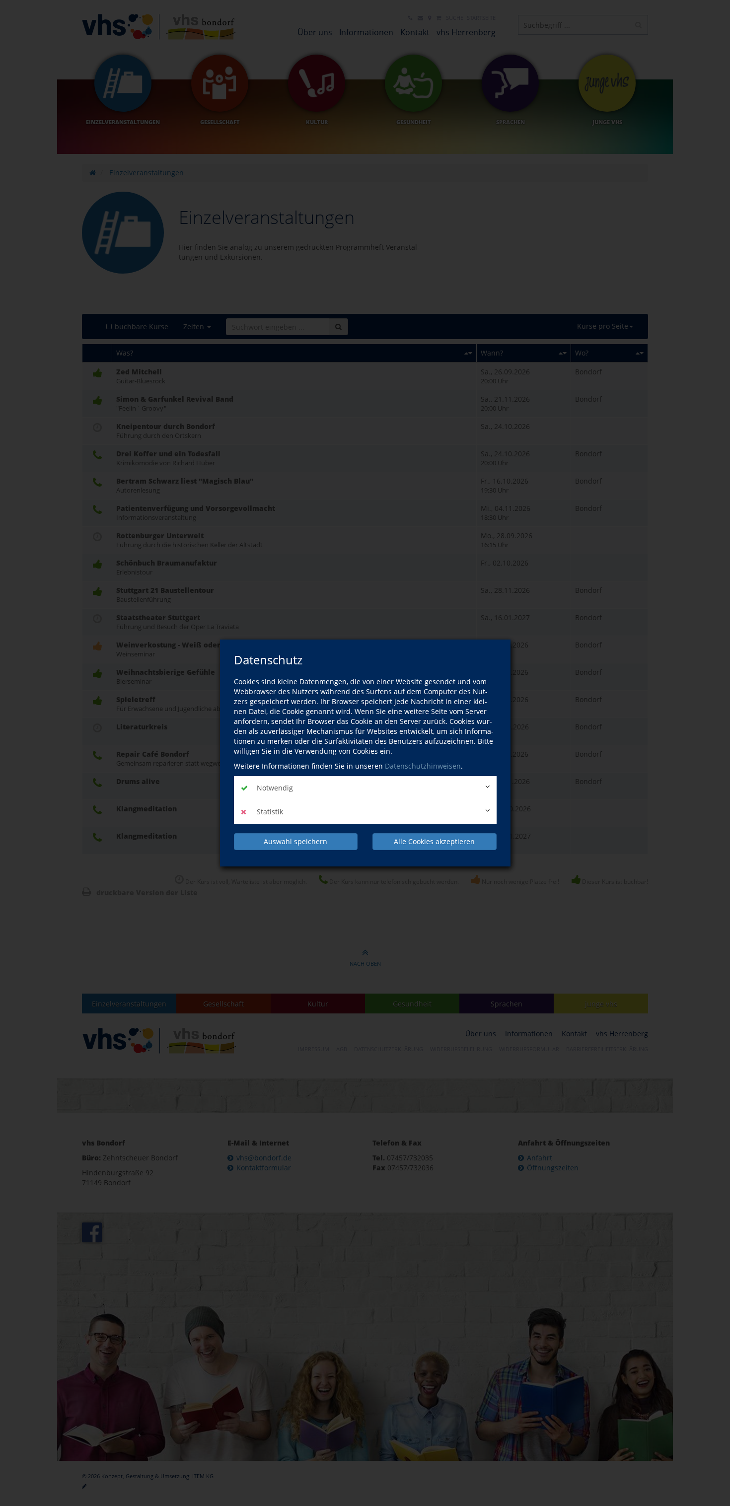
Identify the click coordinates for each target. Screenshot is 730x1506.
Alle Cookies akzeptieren (434, 841)
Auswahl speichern (295, 841)
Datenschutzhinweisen (423, 766)
